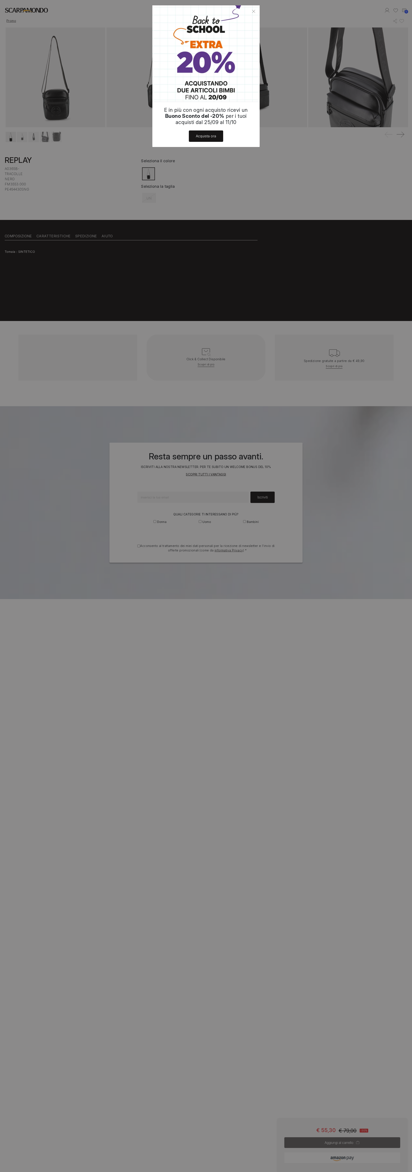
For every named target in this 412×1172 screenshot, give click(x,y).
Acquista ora (206, 136)
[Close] (253, 11)
